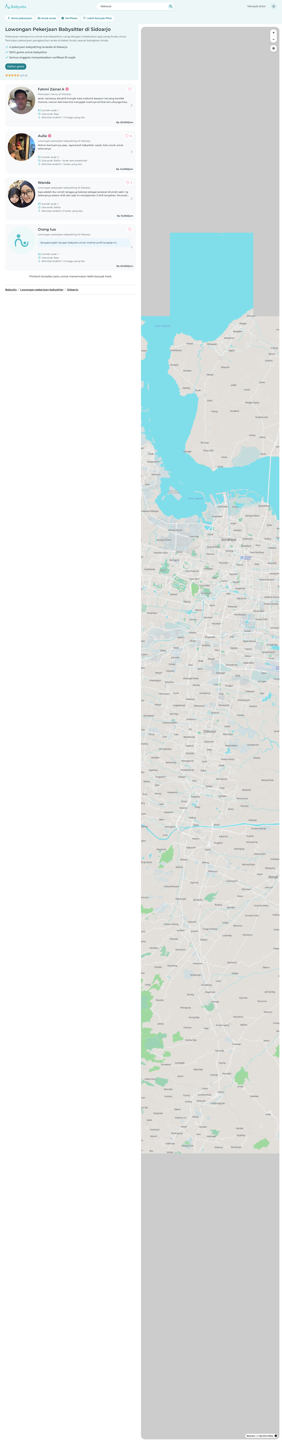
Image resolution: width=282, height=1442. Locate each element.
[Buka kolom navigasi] (274, 6)
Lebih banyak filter (99, 18)
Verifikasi (71, 18)
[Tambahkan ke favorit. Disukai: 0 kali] (129, 89)
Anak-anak (48, 18)
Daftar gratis (15, 66)
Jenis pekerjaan (21, 18)
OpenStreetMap (266, 1435)
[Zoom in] (273, 32)
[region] (210, 733)
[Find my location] (273, 48)
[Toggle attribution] (276, 1436)
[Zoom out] (273, 39)
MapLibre (251, 1435)
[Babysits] (15, 6)
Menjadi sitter (256, 6)
